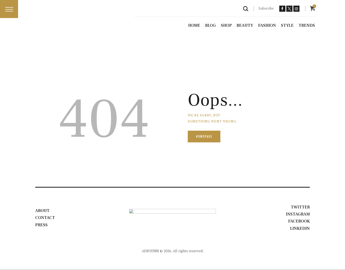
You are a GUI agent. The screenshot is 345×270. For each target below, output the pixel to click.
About (42, 210)
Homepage (204, 136)
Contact (45, 217)
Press (41, 225)
